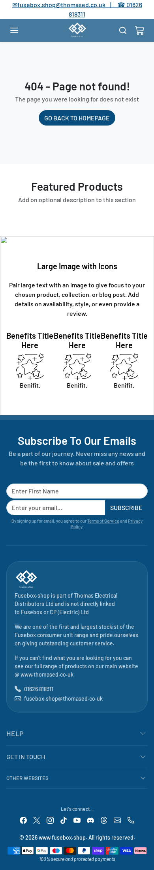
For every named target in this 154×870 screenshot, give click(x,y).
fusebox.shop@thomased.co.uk (63, 698)
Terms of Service (103, 520)
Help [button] (15, 733)
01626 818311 (38, 689)
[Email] (117, 819)
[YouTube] (77, 819)
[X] (36, 819)
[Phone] (130, 819)
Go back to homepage (77, 118)
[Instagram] (50, 819)
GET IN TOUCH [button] (25, 756)
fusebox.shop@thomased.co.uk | (68, 4)
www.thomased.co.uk (47, 674)
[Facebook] (23, 819)
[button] (22, 30)
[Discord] (90, 819)
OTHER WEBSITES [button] (27, 778)
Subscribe (126, 507)
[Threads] (104, 819)
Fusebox (31, 612)
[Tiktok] (63, 819)
